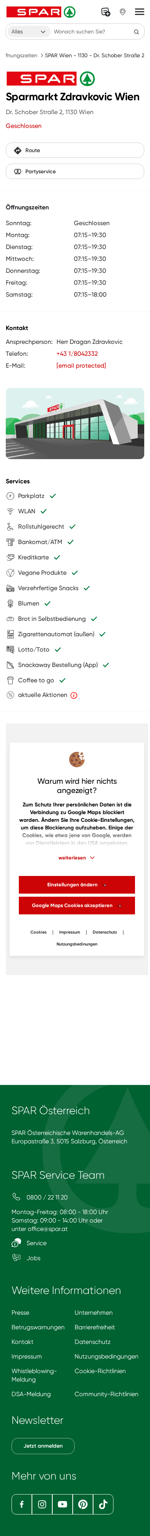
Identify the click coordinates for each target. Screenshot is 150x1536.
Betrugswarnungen (38, 1327)
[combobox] (29, 31)
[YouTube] (62, 1504)
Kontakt (22, 1341)
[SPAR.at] (42, 12)
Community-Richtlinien (106, 1394)
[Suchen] (136, 31)
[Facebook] (22, 1504)
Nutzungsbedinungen (77, 944)
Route (32, 150)
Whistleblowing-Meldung (34, 1375)
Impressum (69, 932)
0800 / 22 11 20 (46, 1197)
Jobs (32, 1258)
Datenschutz (105, 932)
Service (36, 1243)
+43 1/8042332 (77, 353)
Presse (20, 1312)
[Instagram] (42, 1504)
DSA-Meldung (31, 1394)
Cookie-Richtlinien (100, 1371)
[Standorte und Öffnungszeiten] (122, 12)
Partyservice (40, 171)
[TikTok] (103, 1504)
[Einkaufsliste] (105, 12)
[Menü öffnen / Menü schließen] (139, 12)
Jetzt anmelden (43, 1446)
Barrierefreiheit (95, 1327)
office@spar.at (48, 1228)
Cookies (38, 932)
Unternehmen (94, 1312)
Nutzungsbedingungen (106, 1356)
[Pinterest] (83, 1504)
